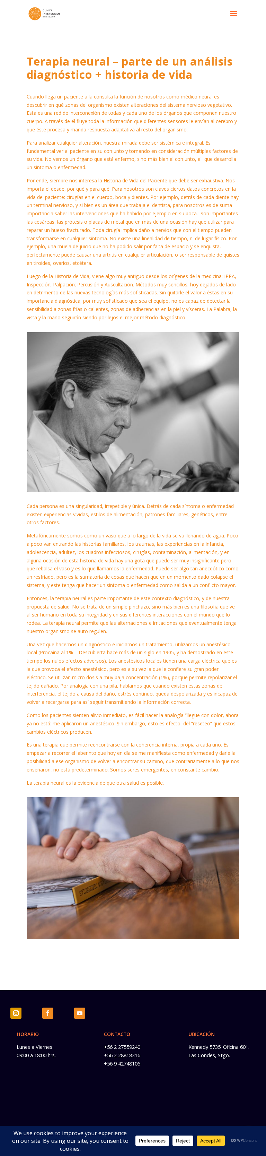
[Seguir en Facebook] (47, 1013)
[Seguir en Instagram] (15, 1013)
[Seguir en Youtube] (79, 1013)
